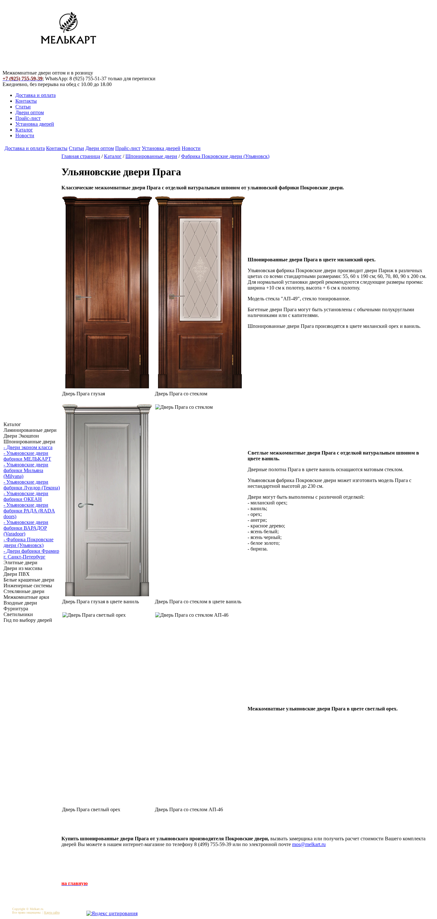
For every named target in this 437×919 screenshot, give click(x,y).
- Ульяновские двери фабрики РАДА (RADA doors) (29, 510)
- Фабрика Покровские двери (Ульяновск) (28, 542)
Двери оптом (29, 112)
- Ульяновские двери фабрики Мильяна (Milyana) (26, 470)
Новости (24, 135)
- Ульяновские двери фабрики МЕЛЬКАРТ (27, 456)
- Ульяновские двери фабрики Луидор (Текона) (32, 484)
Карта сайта (52, 912)
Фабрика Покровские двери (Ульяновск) (225, 156)
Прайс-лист (28, 118)
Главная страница (80, 156)
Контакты (26, 101)
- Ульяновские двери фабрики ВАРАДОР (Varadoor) (26, 527)
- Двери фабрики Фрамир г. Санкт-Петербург (31, 553)
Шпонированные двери (151, 156)
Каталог (24, 129)
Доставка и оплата (35, 95)
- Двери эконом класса (28, 447)
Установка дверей (34, 124)
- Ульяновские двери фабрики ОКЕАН (26, 496)
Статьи (23, 106)
